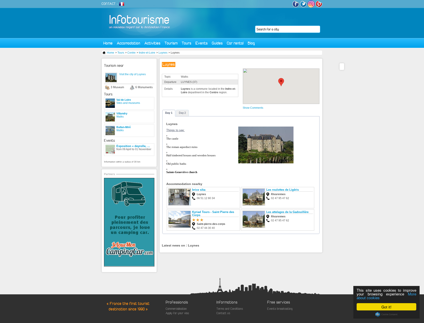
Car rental (235, 43)
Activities (152, 43)
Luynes (163, 52)
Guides (217, 43)
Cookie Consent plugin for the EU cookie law (386, 314)
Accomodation (128, 43)
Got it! (386, 307)
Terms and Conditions (229, 309)
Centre (131, 52)
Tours (186, 43)
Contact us (223, 313)
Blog (251, 43)
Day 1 (168, 112)
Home (108, 43)
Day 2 (182, 112)
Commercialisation (176, 309)
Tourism (171, 43)
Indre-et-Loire (147, 52)
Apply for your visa (177, 313)
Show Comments (253, 107)
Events (201, 43)
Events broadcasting (279, 309)
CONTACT (109, 4)
